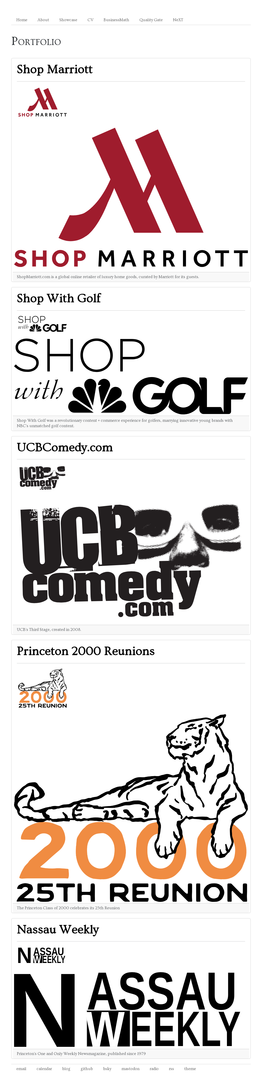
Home (21, 20)
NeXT (178, 20)
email (21, 1069)
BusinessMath (116, 20)
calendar (44, 1069)
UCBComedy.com (65, 448)
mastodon (130, 1069)
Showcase (68, 20)
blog (66, 1069)
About (43, 20)
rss (171, 1069)
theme (190, 1069)
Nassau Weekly (58, 930)
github (87, 1069)
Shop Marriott (55, 69)
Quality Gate (151, 20)
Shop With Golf (59, 298)
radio (154, 1069)
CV (90, 20)
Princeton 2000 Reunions (86, 651)
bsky (107, 1069)
